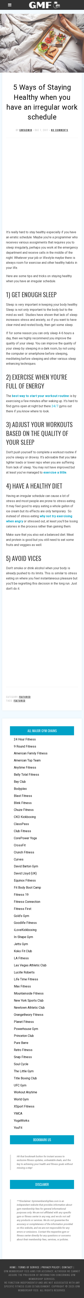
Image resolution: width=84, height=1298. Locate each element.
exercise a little (54, 472)
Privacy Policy (51, 1267)
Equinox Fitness (25, 880)
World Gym (21, 1099)
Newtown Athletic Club (29, 1007)
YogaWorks (21, 1120)
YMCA (18, 1113)
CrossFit (20, 845)
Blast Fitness (23, 796)
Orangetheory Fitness (28, 1015)
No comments (59, 130)
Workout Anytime (25, 1092)
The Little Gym (24, 1071)
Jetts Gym (21, 944)
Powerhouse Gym (26, 1029)
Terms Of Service (28, 1267)
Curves (18, 859)
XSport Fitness (24, 1106)
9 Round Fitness (25, 746)
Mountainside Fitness (29, 993)
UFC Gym (20, 1085)
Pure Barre (21, 1043)
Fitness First (22, 909)
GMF (44, 5)
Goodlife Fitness (25, 923)
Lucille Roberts (24, 972)
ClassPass (21, 824)
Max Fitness (22, 986)
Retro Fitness (23, 1050)
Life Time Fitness (26, 979)
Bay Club (20, 782)
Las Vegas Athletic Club (30, 965)
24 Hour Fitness (25, 739)
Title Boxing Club (25, 1078)
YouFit (18, 1128)
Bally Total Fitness (26, 774)
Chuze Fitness (24, 810)
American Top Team (27, 760)
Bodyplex (20, 789)
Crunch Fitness (24, 852)
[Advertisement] (42, 184)
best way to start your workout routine (40, 396)
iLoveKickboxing (25, 930)
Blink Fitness (23, 803)
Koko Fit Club (23, 951)
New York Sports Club (29, 1000)
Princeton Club (24, 1036)
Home (13, 1267)
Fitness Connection (27, 902)
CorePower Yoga (25, 838)
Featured (25, 696)
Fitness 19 (21, 894)
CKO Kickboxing (25, 817)
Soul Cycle (21, 1064)
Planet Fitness (24, 1022)
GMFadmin (25, 130)
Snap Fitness (23, 1057)
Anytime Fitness (25, 767)
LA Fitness (21, 958)
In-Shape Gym (23, 937)
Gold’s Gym (21, 916)
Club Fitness (22, 831)
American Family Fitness (30, 753)
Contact (67, 1267)
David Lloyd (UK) (25, 873)
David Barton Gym (26, 866)
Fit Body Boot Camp (27, 887)
